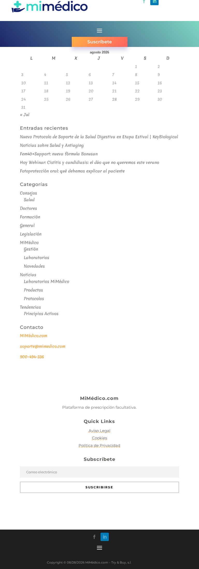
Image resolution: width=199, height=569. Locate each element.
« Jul (24, 114)
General (27, 225)
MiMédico (29, 242)
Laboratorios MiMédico (46, 281)
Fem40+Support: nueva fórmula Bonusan (59, 154)
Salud (29, 200)
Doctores (28, 208)
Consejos (28, 193)
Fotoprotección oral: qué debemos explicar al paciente (72, 171)
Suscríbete (99, 41)
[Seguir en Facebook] (94, 537)
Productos (33, 290)
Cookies (99, 437)
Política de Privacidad (99, 445)
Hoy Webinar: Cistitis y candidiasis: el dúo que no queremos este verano (89, 162)
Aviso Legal (99, 430)
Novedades (34, 266)
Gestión (31, 249)
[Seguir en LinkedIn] (105, 537)
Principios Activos (41, 313)
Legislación (30, 234)
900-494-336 (32, 356)
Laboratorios (36, 257)
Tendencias (30, 307)
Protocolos (34, 298)
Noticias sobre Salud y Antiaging (52, 145)
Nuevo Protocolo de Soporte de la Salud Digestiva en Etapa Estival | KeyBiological (99, 137)
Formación (30, 217)
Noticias (28, 274)
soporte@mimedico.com (42, 346)
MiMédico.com (33, 335)
